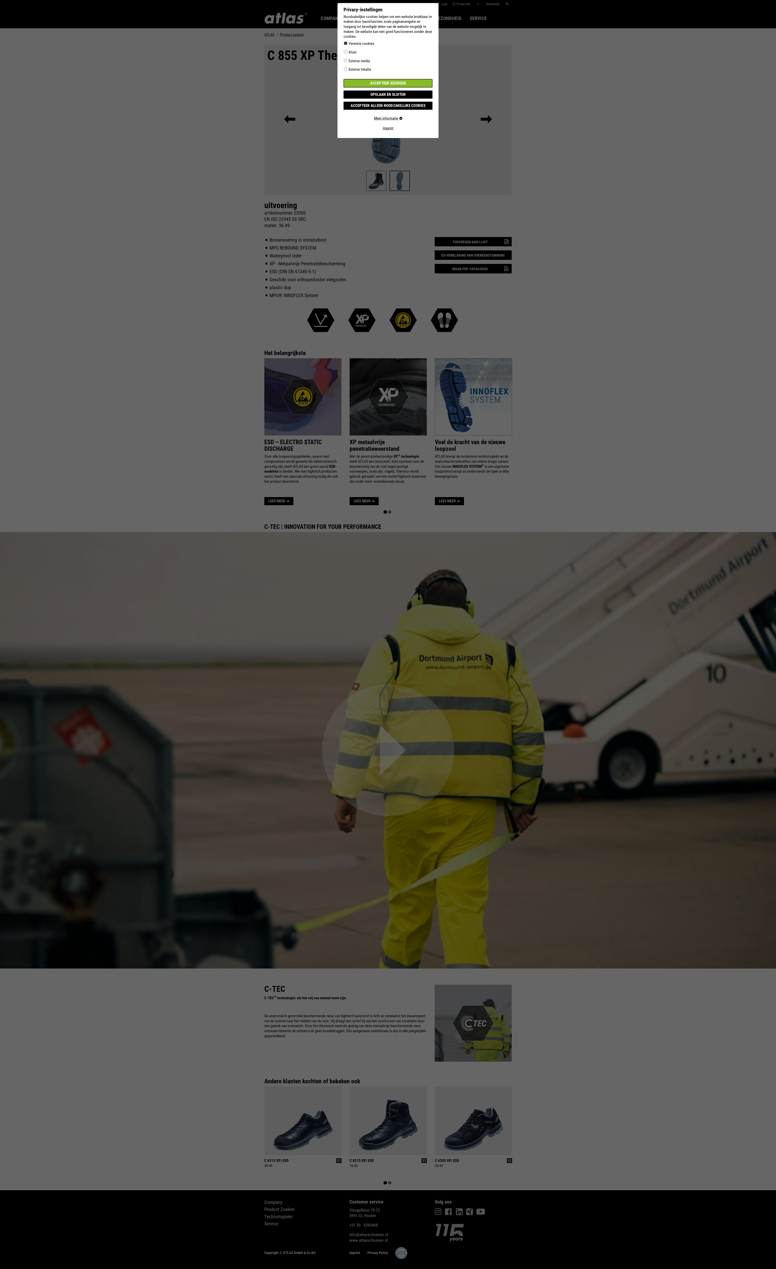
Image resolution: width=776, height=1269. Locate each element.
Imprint (388, 128)
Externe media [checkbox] (359, 61)
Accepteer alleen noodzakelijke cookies (388, 105)
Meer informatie (386, 118)
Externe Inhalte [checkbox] (360, 69)
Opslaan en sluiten (388, 94)
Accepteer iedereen (388, 83)
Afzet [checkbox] (353, 52)
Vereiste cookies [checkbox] (361, 43)
